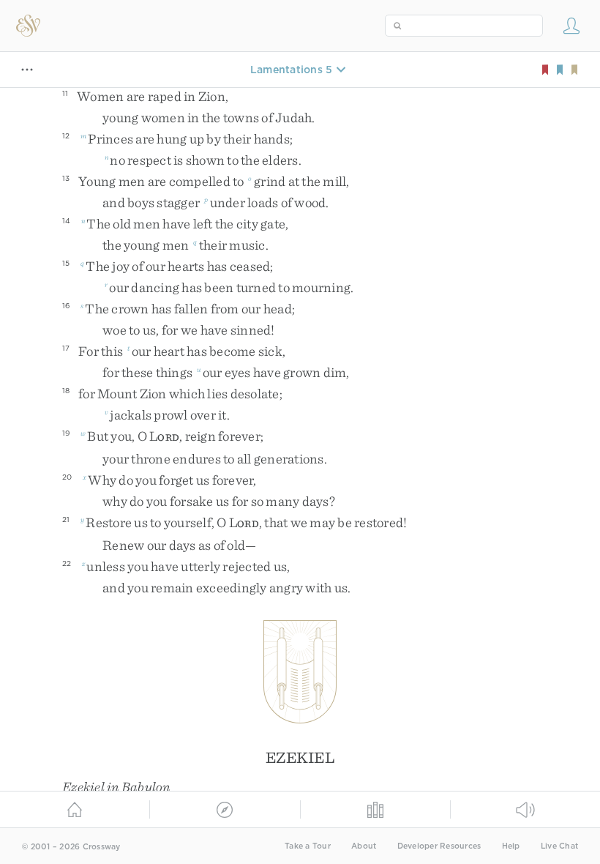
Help (511, 846)
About (363, 846)
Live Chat (559, 846)
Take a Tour (308, 846)
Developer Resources (439, 846)
